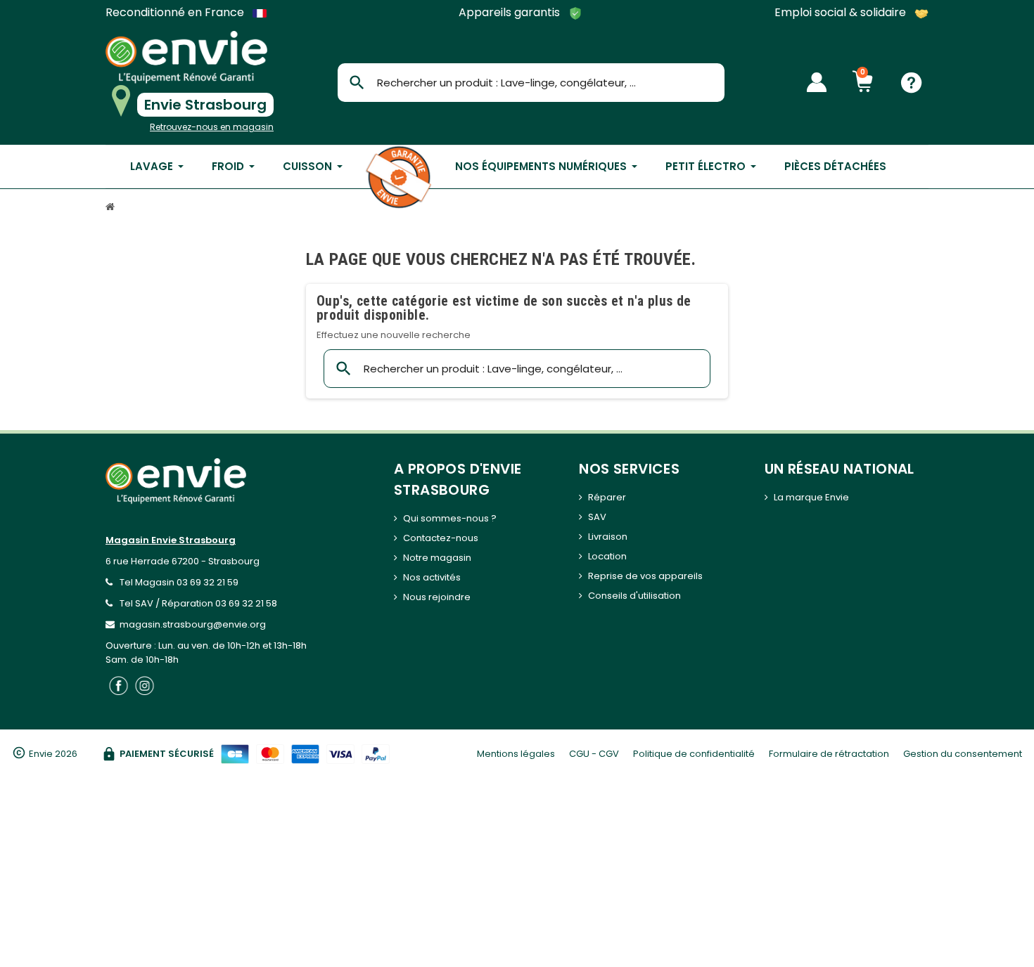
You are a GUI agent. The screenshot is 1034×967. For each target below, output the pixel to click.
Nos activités (432, 577)
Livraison (607, 536)
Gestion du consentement (962, 753)
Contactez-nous (440, 538)
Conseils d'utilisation (634, 595)
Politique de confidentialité (694, 753)
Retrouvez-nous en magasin (212, 127)
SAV (597, 517)
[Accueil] (112, 208)
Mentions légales (516, 753)
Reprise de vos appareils (645, 576)
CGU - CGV (594, 753)
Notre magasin (437, 557)
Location (607, 556)
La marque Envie (811, 497)
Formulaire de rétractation (829, 753)
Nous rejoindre (437, 597)
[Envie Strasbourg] (186, 57)
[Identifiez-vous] (816, 82)
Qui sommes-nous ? (450, 518)
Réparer (607, 497)
